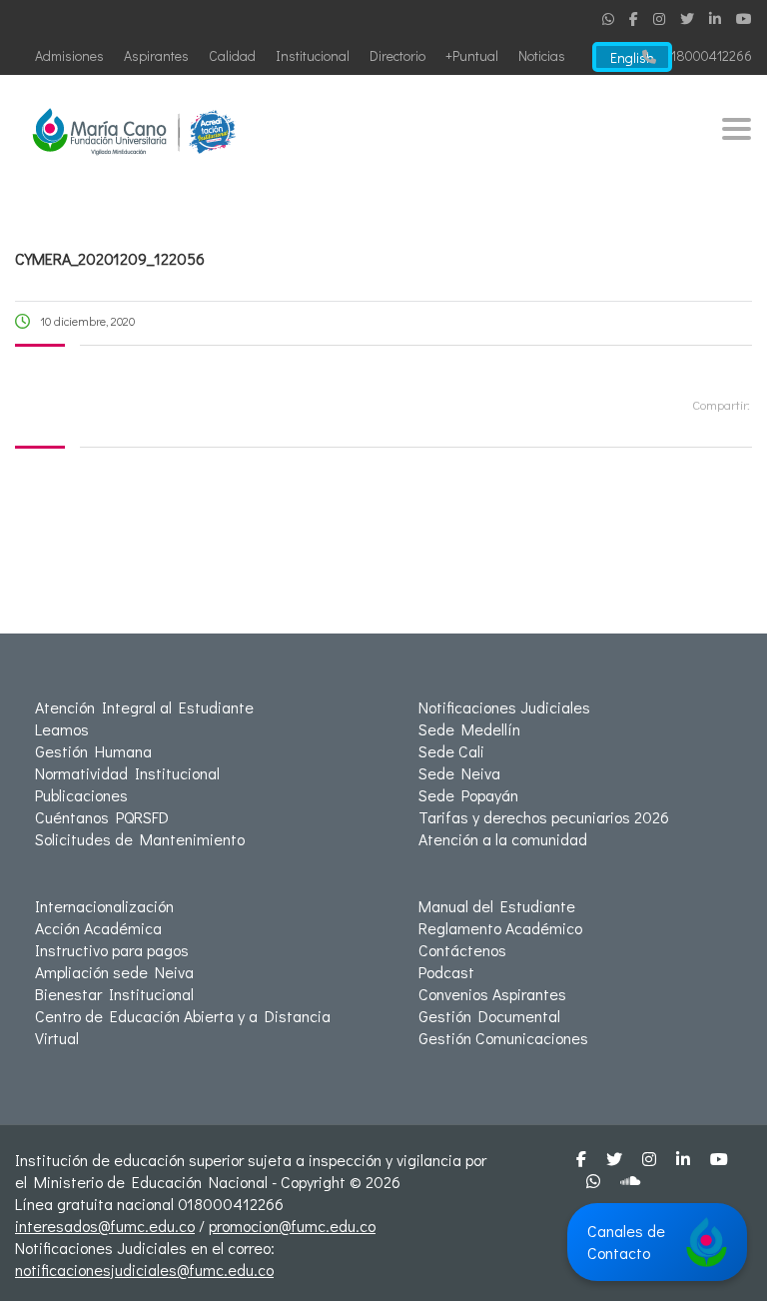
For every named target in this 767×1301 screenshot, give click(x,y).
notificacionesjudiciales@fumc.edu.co (144, 1269)
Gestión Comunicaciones (503, 1037)
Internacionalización (104, 905)
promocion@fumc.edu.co (292, 1225)
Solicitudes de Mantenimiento (140, 838)
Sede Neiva (459, 772)
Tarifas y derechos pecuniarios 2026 (543, 816)
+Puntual (471, 55)
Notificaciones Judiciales (504, 706)
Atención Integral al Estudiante (144, 706)
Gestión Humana (93, 750)
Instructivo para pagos (112, 949)
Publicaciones (81, 794)
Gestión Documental (489, 1015)
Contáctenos (462, 949)
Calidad (232, 55)
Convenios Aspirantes (492, 993)
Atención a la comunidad (502, 838)
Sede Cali (451, 750)
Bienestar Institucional (114, 993)
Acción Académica (98, 927)
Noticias (541, 55)
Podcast (446, 971)
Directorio (397, 55)
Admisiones (69, 55)
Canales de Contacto (626, 1241)
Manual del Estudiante (496, 905)
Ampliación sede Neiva (114, 971)
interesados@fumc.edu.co (105, 1225)
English (632, 57)
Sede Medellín (469, 728)
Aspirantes (156, 55)
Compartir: (721, 404)
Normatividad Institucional (127, 772)
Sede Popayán (468, 794)
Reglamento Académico (500, 927)
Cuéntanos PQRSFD (102, 816)
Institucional (313, 55)
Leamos (62, 728)
